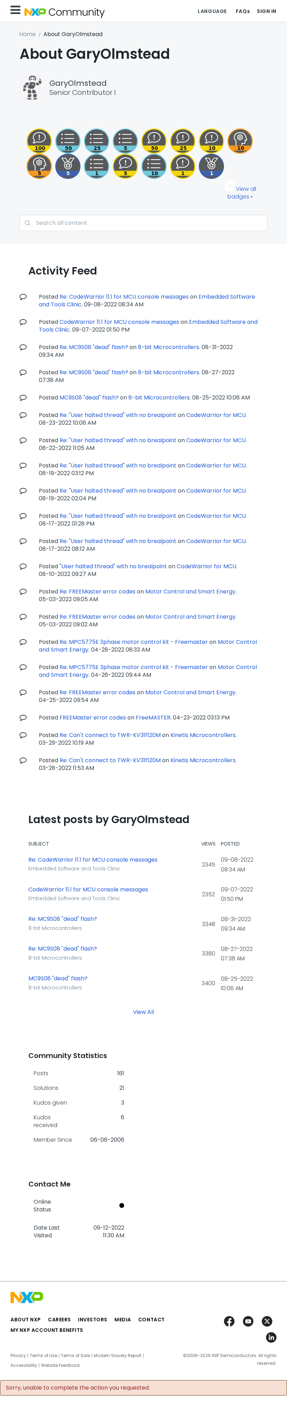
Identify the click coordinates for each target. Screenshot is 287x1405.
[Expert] (154, 141)
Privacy (18, 1356)
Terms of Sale (75, 1356)
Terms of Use (43, 1356)
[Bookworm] (39, 141)
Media (122, 1319)
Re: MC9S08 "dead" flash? (93, 347)
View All (143, 1012)
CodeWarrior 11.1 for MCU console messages (119, 322)
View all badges (241, 193)
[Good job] (211, 166)
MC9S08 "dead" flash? (89, 398)
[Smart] (182, 141)
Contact (151, 1319)
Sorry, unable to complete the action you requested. (78, 1388)
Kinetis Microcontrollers (203, 735)
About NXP (25, 1319)
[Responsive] (125, 166)
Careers (59, 1319)
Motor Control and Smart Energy (190, 591)
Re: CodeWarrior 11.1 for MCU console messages (124, 297)
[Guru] (240, 141)
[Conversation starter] (125, 141)
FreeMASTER (153, 718)
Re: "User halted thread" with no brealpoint (117, 415)
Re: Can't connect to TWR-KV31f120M (110, 735)
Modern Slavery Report (117, 1356)
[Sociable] (211, 141)
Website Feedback (60, 1365)
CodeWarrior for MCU (216, 415)
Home (28, 34)
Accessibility (23, 1365)
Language (212, 11)
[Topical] (96, 141)
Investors (92, 1319)
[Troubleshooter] (39, 166)
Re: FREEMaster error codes (97, 591)
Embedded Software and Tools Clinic (74, 868)
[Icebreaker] (182, 166)
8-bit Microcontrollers (168, 347)
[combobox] (143, 223)
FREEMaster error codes (92, 718)
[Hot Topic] (154, 166)
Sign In (266, 11)
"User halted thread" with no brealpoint (113, 566)
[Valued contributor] (67, 166)
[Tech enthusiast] (67, 141)
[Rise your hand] (96, 166)
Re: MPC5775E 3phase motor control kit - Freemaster (133, 642)
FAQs (243, 11)
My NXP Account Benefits (46, 1330)
